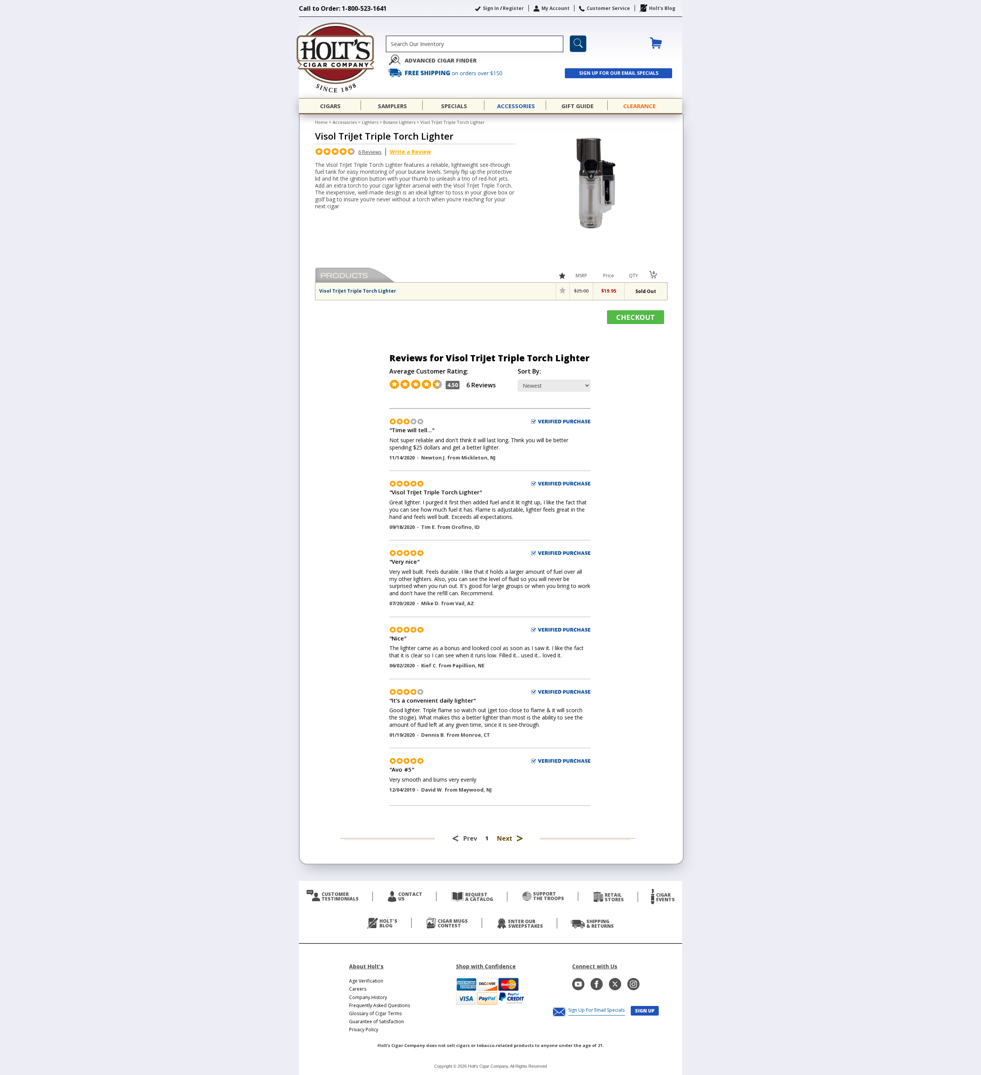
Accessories (345, 122)
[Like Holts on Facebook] (597, 984)
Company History (368, 997)
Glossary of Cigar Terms (375, 1013)
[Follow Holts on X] (615, 984)
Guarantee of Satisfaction (376, 1021)
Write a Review (410, 151)
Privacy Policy (363, 1029)
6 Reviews (370, 151)
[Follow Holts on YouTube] (578, 984)
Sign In (491, 8)
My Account (555, 8)
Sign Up (645, 1011)
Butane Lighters (399, 122)
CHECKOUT (635, 317)
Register (513, 8)
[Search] (578, 43)
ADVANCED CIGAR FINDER (441, 60)
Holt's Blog (662, 8)
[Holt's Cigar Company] (342, 57)
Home (321, 122)
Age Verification (366, 981)
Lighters (370, 122)
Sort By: (529, 371)
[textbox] (474, 44)
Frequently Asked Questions (379, 1005)
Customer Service (608, 8)
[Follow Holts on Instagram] (633, 984)
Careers (357, 989)
